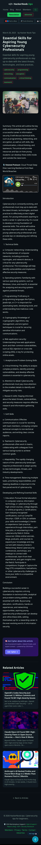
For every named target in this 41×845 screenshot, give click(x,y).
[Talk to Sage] (35, 839)
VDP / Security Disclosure (25, 826)
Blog (12, 9)
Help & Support (31, 824)
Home (5, 9)
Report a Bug (11, 826)
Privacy (17, 830)
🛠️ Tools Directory (27, 21)
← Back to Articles (20, 798)
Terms (24, 830)
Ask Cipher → (12, 652)
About (18, 9)
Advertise (28, 15)
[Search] (35, 9)
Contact (32, 830)
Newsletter (14, 14)
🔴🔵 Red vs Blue (11, 21)
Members (27, 9)
